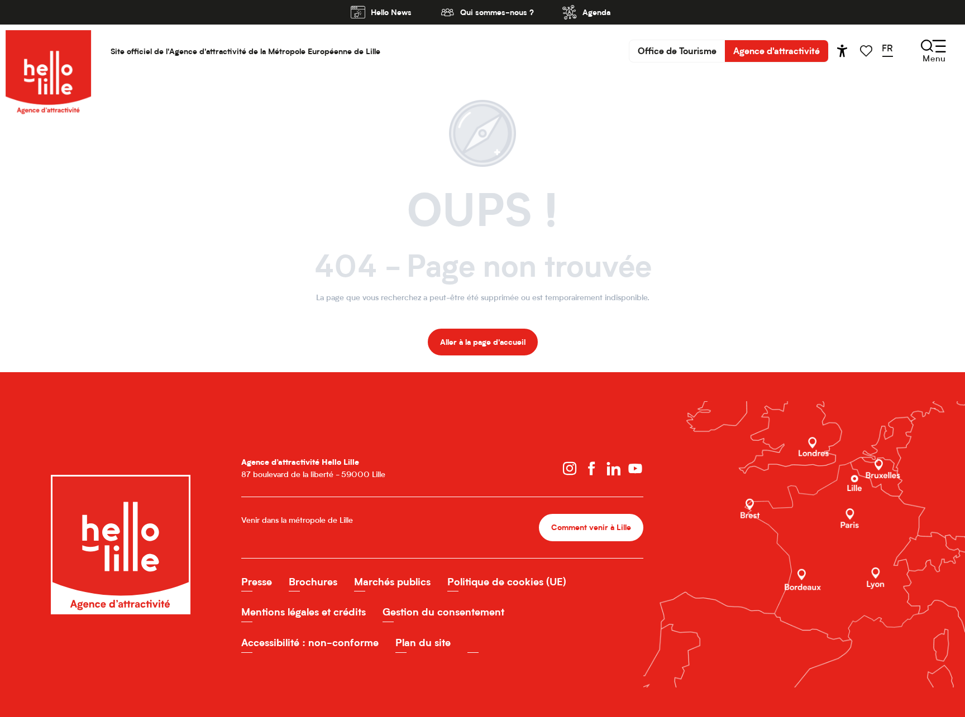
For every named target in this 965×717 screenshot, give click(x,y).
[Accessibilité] (842, 51)
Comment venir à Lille (591, 527)
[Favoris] (867, 51)
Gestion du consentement (443, 611)
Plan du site (423, 642)
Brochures (313, 581)
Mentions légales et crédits (303, 611)
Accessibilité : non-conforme (310, 642)
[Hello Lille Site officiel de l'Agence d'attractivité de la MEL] (48, 51)
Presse (256, 581)
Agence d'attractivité (776, 50)
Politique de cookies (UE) (506, 581)
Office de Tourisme (677, 50)
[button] (891, 51)
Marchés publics (392, 581)
